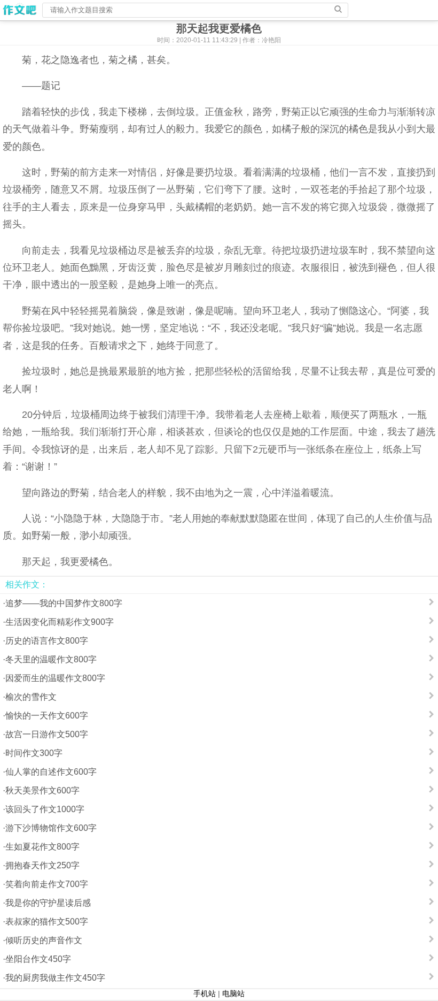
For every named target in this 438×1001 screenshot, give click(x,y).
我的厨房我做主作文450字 (55, 977)
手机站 (204, 993)
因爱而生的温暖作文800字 (55, 678)
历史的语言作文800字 (46, 640)
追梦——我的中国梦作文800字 (63, 603)
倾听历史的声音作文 (43, 940)
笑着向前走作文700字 (46, 884)
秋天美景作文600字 (42, 790)
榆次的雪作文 (31, 696)
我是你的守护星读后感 (48, 902)
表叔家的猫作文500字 (46, 921)
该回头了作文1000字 (44, 809)
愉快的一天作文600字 (46, 715)
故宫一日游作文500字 (46, 734)
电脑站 (233, 993)
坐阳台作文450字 (38, 959)
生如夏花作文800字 (42, 846)
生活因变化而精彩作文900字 (59, 621)
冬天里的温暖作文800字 (51, 659)
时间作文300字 (33, 753)
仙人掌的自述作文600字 (51, 771)
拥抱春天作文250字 (42, 865)
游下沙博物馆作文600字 (51, 827)
